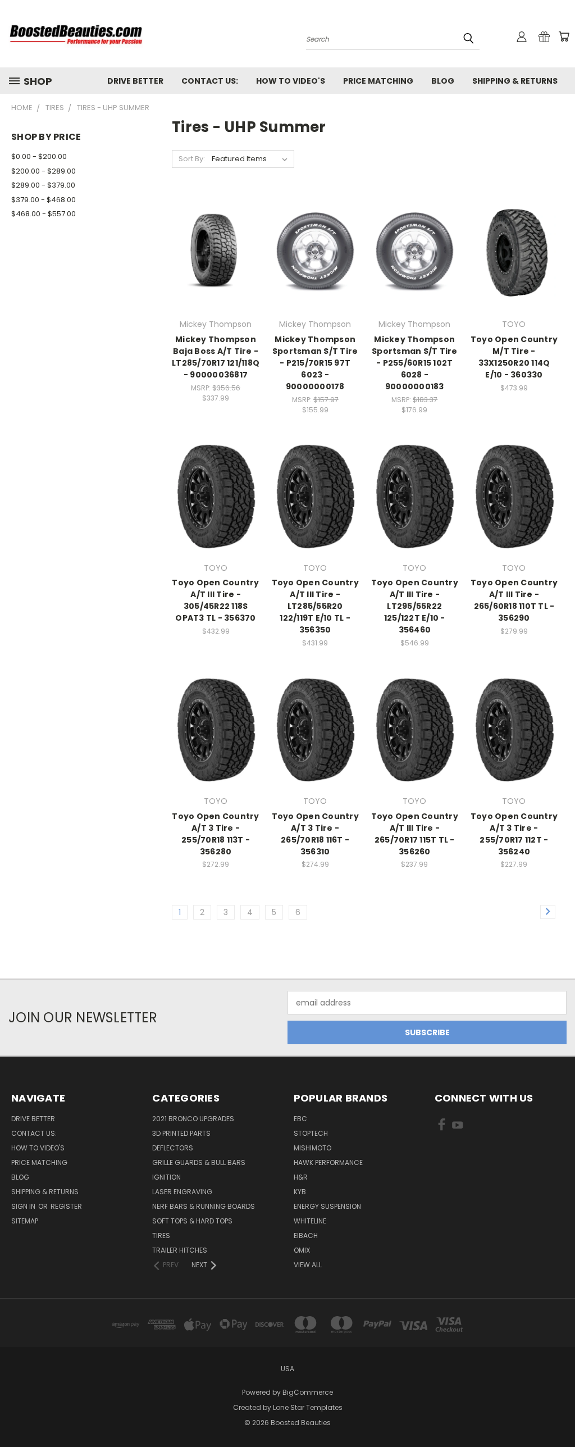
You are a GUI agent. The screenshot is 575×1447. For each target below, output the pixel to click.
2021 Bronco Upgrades (193, 1118)
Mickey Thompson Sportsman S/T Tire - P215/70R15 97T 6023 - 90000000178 (315, 363)
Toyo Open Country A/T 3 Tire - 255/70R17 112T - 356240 (514, 834)
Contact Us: (209, 81)
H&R (301, 1177)
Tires (161, 1235)
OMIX (302, 1250)
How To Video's (290, 81)
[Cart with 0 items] (563, 36)
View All (308, 1264)
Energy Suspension (327, 1206)
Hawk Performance (328, 1162)
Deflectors (172, 1148)
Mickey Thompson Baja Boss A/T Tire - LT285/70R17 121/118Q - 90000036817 (215, 357)
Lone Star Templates (308, 1407)
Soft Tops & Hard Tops (192, 1221)
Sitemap (24, 1221)
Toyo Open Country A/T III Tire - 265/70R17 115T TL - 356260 (414, 834)
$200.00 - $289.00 (43, 171)
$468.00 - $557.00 (43, 213)
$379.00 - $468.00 (43, 199)
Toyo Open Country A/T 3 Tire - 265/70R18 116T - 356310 (315, 834)
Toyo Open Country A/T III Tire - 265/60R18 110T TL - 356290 (514, 600)
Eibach (306, 1235)
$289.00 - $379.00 (43, 185)
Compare (212, 252)
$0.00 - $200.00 (39, 156)
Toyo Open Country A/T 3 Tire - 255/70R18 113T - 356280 (215, 834)
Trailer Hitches (179, 1250)
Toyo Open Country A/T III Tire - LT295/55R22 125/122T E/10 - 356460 (414, 606)
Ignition (166, 1177)
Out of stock (514, 272)
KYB (300, 1191)
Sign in (24, 1206)
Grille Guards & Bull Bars (198, 1162)
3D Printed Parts (181, 1133)
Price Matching (378, 81)
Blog (442, 81)
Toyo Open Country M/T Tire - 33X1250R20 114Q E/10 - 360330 (514, 357)
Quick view (216, 230)
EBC (300, 1118)
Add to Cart (216, 272)
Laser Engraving (182, 1191)
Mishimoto (312, 1148)
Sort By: (192, 158)
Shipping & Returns (515, 81)
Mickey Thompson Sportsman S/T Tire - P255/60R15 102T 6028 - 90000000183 (415, 363)
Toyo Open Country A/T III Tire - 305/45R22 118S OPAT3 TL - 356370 (215, 600)
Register (66, 1206)
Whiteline (310, 1221)
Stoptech (311, 1133)
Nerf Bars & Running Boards (203, 1206)
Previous (558, 1412)
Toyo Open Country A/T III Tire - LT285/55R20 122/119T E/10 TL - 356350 (315, 606)
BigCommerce (307, 1392)
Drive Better (135, 81)
